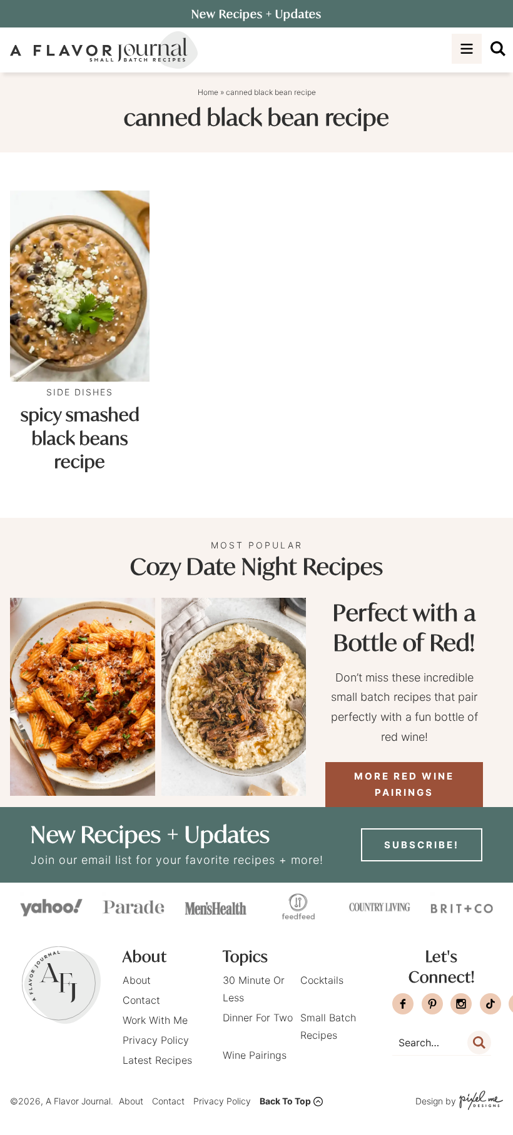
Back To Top (285, 1101)
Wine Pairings (255, 1055)
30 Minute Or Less (254, 989)
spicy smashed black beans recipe (80, 438)
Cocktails (321, 980)
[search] (498, 49)
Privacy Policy (156, 1040)
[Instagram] (461, 1003)
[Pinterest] (432, 1003)
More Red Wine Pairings (404, 784)
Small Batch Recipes (328, 1026)
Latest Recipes (157, 1060)
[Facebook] (403, 1003)
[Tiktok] (490, 1003)
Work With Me (155, 1020)
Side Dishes (79, 392)
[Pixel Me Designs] (479, 1101)
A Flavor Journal (104, 50)
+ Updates (256, 13)
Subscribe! (421, 845)
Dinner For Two (258, 1017)
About (137, 980)
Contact (141, 1000)
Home (208, 92)
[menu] (467, 49)
